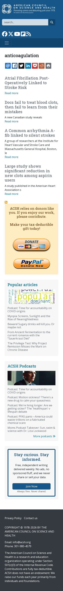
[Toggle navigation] (6, 43)
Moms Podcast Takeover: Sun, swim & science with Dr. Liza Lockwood (31, 429)
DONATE (31, 241)
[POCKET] (35, 66)
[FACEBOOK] (14, 66)
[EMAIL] (8, 66)
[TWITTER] (21, 66)
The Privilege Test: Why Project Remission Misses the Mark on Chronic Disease (27, 346)
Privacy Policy (13, 518)
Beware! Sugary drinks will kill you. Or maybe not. (31, 325)
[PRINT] (48, 66)
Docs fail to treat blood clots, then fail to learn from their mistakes (31, 107)
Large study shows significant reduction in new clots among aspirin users (28, 173)
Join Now (31, 486)
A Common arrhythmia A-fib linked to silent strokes (30, 133)
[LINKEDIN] (28, 66)
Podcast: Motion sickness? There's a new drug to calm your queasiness (30, 398)
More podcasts (43, 436)
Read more (11, 93)
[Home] (30, 9)
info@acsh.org (22, 542)
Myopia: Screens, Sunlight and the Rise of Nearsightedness (29, 317)
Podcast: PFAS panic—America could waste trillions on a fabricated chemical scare (30, 420)
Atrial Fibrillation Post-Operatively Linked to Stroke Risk (27, 83)
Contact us (30, 518)
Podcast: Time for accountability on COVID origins (30, 309)
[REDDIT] (41, 66)
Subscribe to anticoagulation (6, 202)
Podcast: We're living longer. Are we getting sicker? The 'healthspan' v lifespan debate (30, 408)
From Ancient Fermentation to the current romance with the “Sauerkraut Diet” (29, 335)
